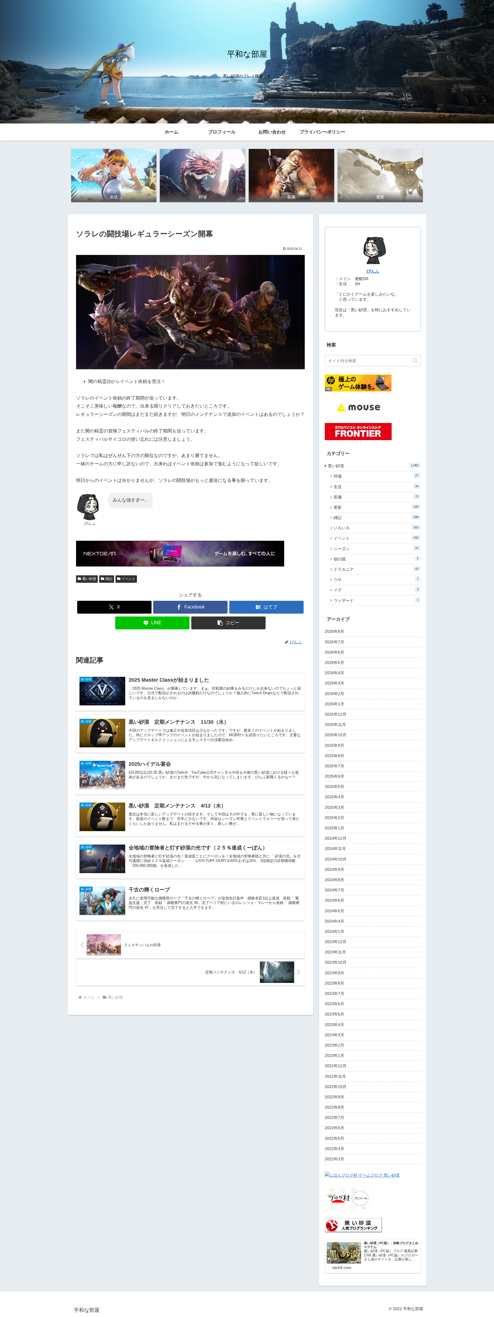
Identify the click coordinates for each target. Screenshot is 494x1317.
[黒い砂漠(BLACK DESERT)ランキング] (353, 1225)
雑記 (108, 579)
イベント (128, 579)
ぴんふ (372, 271)
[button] (228, 622)
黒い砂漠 (89, 579)
